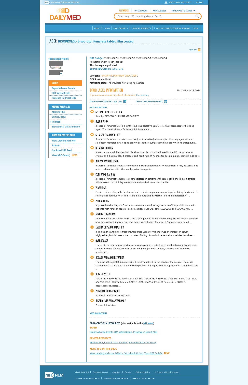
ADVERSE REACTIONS (105, 214)
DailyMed (65, 14)
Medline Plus (58, 111)
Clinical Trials (59, 116)
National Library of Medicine (65, 2)
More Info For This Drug (63, 135)
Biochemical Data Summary (66, 126)
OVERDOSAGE (101, 241)
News (107, 28)
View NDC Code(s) (64, 155)
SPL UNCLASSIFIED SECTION (108, 112)
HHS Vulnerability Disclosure (167, 372)
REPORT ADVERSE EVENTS (180, 2)
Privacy (128, 372)
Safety (55, 83)
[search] (197, 16)
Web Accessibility (143, 372)
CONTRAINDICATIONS (105, 174)
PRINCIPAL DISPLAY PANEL (107, 291)
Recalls (199, 2)
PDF (115, 101)
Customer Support (100, 372)
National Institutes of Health (87, 378)
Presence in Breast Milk (64, 97)
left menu (148, 323)
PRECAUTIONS (102, 201)
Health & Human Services (143, 378)
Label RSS (193, 50)
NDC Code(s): (96, 58)
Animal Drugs (159, 10)
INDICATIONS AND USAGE (107, 161)
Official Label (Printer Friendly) (149, 101)
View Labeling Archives (64, 140)
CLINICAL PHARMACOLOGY (107, 135)
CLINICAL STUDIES (104, 148)
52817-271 (117, 68)
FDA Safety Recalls (61, 93)
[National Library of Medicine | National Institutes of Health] (54, 375)
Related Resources (61, 106)
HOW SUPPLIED (102, 274)
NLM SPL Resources (142, 28)
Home (97, 28)
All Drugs (124, 10)
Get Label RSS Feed (62, 150)
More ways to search (182, 10)
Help (196, 28)
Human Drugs (140, 10)
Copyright (116, 372)
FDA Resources (120, 28)
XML (120, 101)
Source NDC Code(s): (100, 68)
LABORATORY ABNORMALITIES (109, 227)
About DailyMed (82, 372)
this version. (142, 94)
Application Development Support (173, 28)
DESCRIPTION (101, 121)
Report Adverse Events (63, 88)
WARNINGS (100, 188)
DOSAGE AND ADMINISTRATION (109, 258)
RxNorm (56, 145)
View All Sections (98, 107)
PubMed (56, 121)
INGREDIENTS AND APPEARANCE (110, 301)
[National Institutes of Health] (48, 2)
